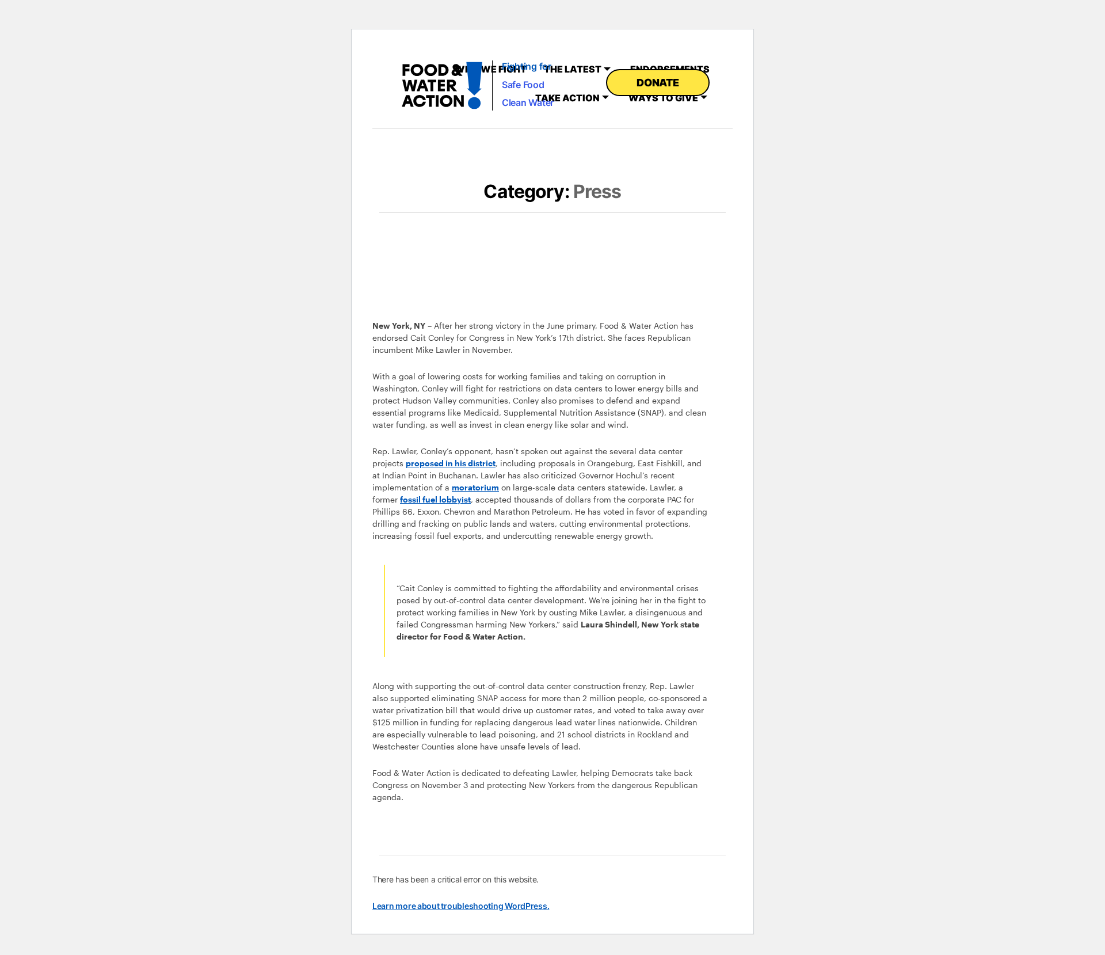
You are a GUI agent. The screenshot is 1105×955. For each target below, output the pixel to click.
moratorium (475, 487)
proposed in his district (451, 463)
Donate (658, 83)
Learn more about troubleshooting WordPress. (460, 906)
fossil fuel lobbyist (435, 499)
